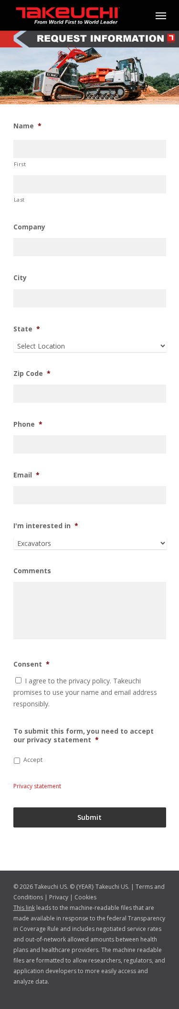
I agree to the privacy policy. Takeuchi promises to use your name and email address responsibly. (85, 692)
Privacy (58, 897)
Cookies (85, 897)
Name (27, 126)
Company (29, 227)
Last (19, 199)
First (20, 164)
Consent (31, 664)
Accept (32, 760)
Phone (27, 424)
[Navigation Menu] (161, 15)
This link (24, 908)
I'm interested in (45, 526)
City (20, 277)
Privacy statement (37, 786)
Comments (32, 571)
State (26, 329)
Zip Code (32, 373)
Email (26, 475)
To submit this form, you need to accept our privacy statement (83, 735)
